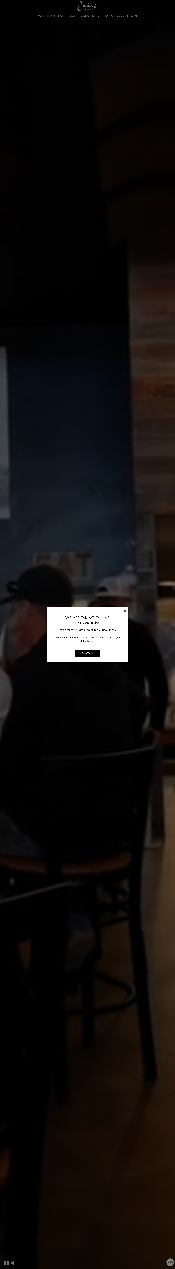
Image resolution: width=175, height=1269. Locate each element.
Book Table (87, 653)
